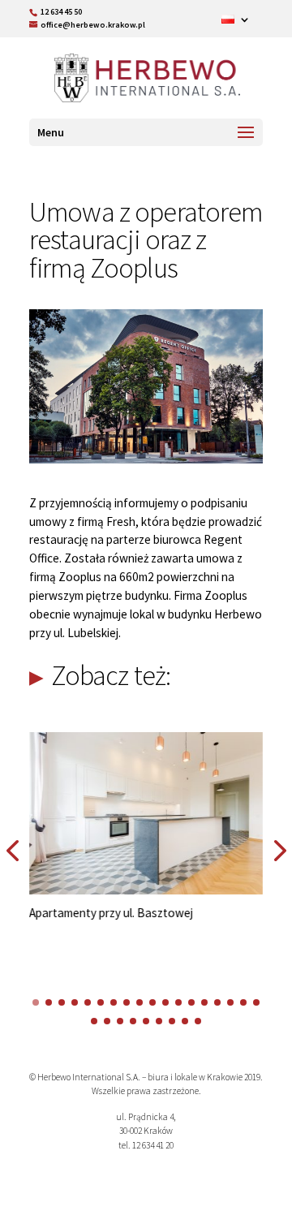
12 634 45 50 (61, 11)
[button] (35, 1002)
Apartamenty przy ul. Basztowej (111, 912)
